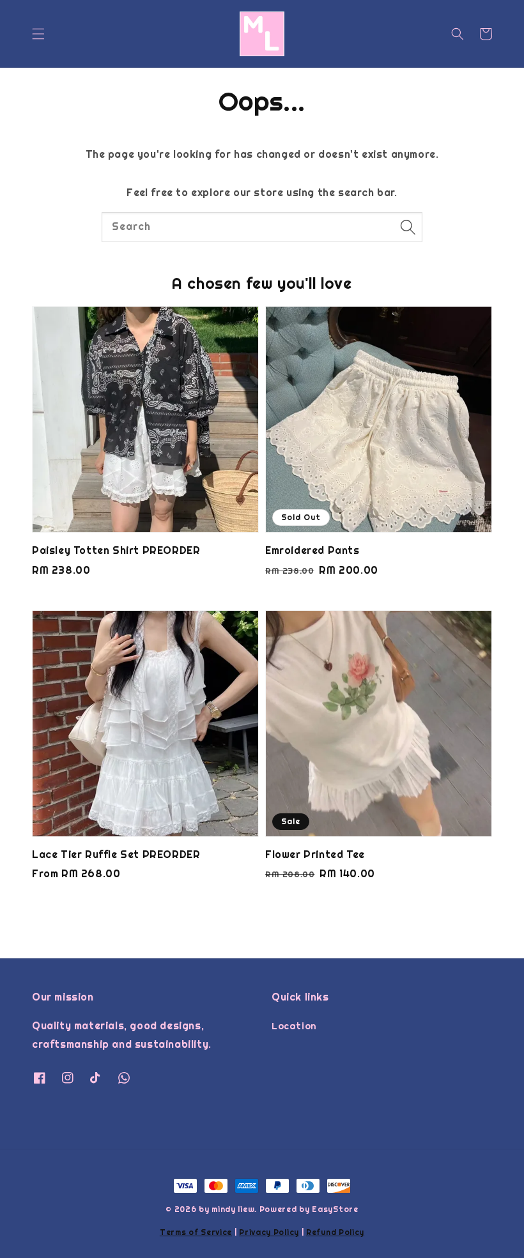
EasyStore (335, 1209)
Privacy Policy (269, 1232)
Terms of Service (196, 1232)
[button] (38, 34)
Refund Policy (335, 1232)
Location (294, 1026)
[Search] (408, 227)
